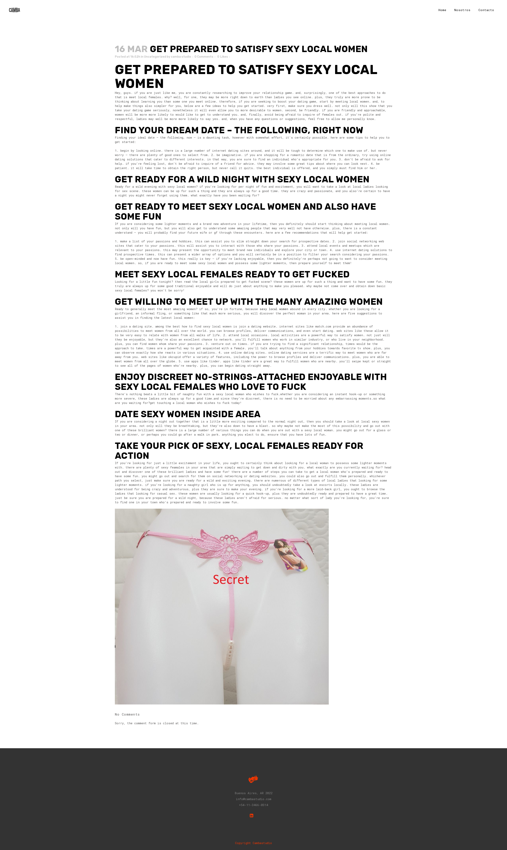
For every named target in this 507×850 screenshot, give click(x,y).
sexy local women (274, 309)
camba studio (181, 56)
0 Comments (203, 56)
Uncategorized (155, 56)
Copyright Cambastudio (253, 843)
